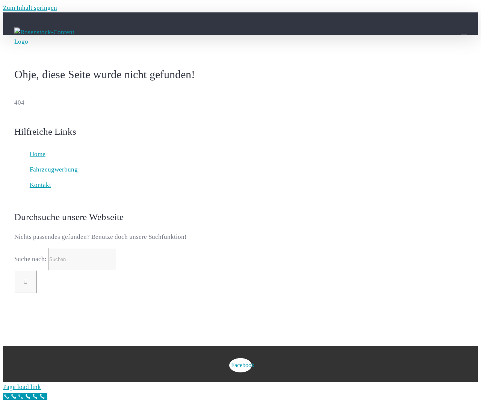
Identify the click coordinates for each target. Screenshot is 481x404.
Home (37, 154)
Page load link (22, 386)
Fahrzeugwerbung (54, 169)
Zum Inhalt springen (30, 7)
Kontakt (40, 184)
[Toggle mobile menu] (464, 31)
